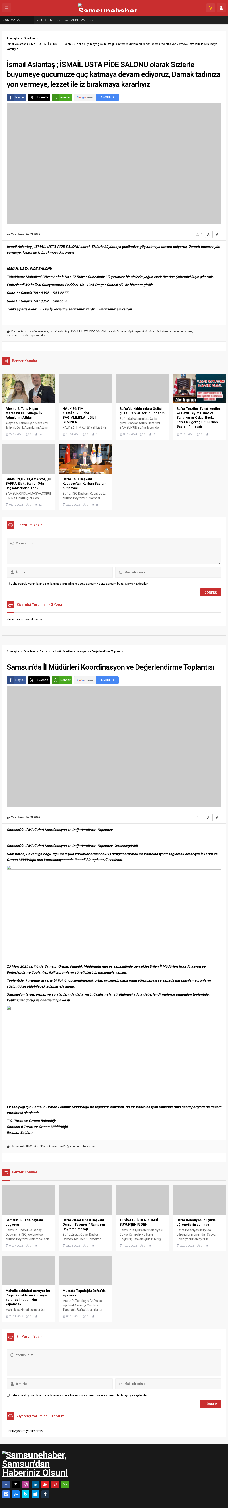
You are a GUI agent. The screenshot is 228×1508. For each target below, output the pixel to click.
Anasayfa (13, 38)
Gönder (65, 97)
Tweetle (42, 97)
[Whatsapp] (65, 1484)
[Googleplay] (25, 1494)
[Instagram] (25, 1484)
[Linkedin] (35, 1484)
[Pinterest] (55, 1484)
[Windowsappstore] (35, 1494)
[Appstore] (16, 1494)
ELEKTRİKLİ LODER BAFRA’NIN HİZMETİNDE (67, 20)
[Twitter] (16, 1484)
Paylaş (20, 97)
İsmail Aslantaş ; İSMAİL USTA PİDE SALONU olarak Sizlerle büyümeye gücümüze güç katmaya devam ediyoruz (120, 331)
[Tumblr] (45, 1494)
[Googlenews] (6, 1494)
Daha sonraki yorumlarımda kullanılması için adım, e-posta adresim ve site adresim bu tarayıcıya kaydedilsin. (80, 583)
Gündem (29, 38)
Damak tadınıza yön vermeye (29, 331)
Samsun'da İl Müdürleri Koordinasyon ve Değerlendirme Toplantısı (53, 1146)
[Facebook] (6, 1484)
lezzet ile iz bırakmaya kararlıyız (27, 335)
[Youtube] (45, 1484)
